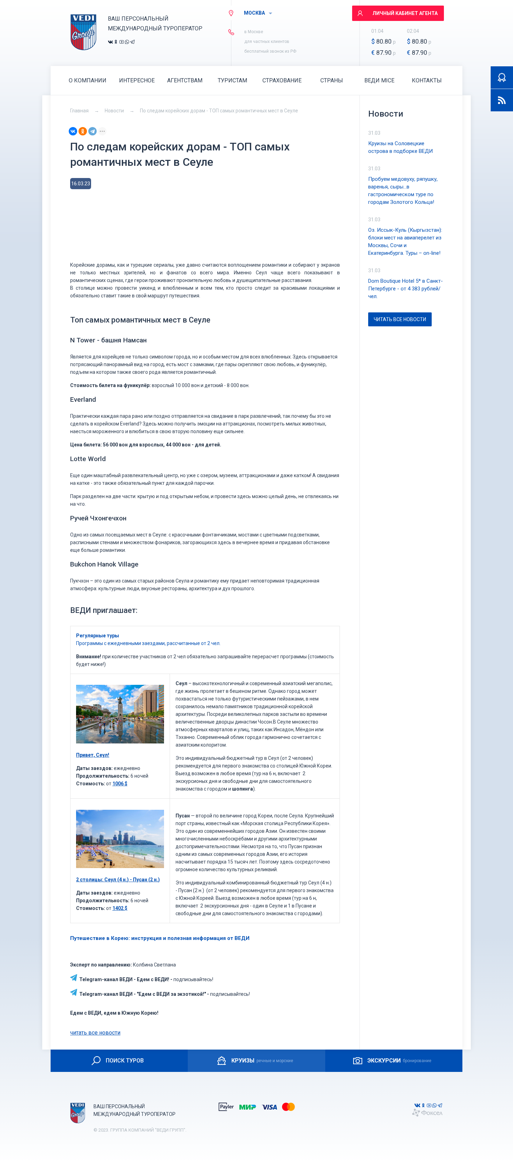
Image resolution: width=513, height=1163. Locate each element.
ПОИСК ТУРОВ (125, 1060)
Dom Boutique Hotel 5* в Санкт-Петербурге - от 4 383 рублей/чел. (405, 288)
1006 (119, 783)
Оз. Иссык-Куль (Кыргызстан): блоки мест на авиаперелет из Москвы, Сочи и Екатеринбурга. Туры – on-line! (405, 241)
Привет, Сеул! (92, 755)
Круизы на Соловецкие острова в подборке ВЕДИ (400, 147)
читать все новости (95, 1032)
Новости (114, 110)
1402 (119, 908)
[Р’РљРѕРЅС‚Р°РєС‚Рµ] (73, 131)
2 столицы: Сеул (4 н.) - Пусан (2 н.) (118, 879)
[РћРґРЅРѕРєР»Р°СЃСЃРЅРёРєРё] (83, 131)
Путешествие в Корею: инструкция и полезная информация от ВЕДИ (160, 938)
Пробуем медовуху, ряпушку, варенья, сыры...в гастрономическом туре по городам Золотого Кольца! (403, 190)
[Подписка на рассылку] (502, 100)
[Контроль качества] (502, 77)
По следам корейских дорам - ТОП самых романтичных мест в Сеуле (219, 110)
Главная (79, 110)
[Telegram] (92, 131)
